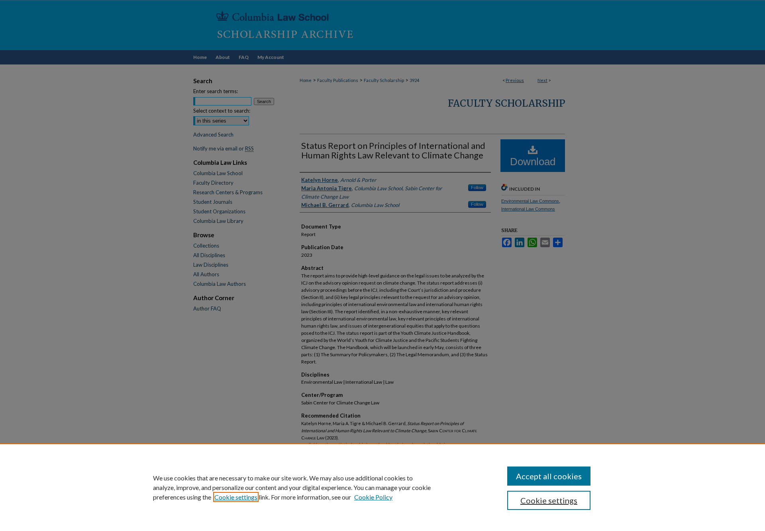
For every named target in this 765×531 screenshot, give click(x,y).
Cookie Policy (373, 497)
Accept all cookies (549, 476)
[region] (382, 487)
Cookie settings (235, 497)
